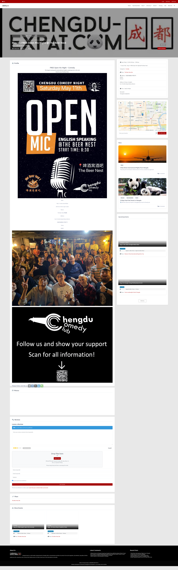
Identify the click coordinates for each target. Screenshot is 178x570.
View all (142, 300)
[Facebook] (3, 1)
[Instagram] (4, 1)
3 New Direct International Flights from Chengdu (134, 167)
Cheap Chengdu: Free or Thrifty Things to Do (139, 555)
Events (154, 5)
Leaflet (156, 130)
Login (163, 1)
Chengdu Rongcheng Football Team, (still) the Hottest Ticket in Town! (112, 553)
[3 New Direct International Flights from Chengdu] (142, 154)
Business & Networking (125, 281)
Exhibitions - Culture (124, 242)
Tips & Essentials (136, 5)
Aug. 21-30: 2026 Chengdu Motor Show (129, 244)
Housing (160, 5)
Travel (137, 197)
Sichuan (24, 40)
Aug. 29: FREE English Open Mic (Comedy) (24, 527)
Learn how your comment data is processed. (38, 487)
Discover (122, 197)
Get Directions (162, 133)
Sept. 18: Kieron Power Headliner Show (57, 527)
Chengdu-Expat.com (86, 562)
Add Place (168, 1)
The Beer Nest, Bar (16, 500)
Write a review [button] (161, 48)
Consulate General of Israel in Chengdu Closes (139, 556)
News (142, 5)
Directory (149, 5)
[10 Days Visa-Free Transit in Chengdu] (142, 186)
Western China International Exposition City (134, 253)
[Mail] (2, 1)
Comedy (30, 35)
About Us (170, 5)
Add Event (174, 1)
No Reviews (21, 48)
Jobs (165, 5)
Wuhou (28, 40)
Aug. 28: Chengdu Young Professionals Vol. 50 (131, 283)
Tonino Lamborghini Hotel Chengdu (132, 292)
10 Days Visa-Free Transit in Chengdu (130, 200)
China (20, 40)
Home (129, 5)
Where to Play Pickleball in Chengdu (105, 555)
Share (163, 44)
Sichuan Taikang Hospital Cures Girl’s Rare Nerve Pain (141, 557)
